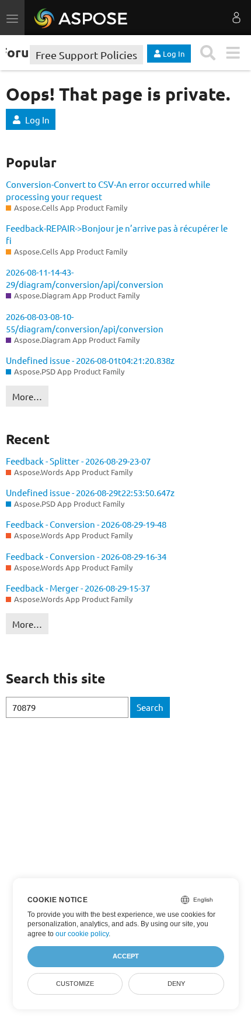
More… (27, 396)
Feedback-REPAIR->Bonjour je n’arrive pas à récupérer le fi (117, 234)
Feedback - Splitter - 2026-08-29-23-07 (78, 460)
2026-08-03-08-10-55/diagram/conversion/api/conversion (84, 322)
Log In (37, 119)
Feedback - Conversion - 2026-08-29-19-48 (86, 524)
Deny (176, 983)
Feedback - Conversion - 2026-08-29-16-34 (86, 556)
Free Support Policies (86, 55)
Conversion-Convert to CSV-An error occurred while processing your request (108, 190)
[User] (236, 17)
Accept (126, 956)
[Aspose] (81, 17)
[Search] (208, 53)
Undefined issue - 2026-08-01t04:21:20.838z (90, 360)
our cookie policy (82, 934)
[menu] (232, 53)
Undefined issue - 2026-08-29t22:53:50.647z (90, 492)
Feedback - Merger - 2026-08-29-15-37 (78, 587)
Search (150, 707)
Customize (75, 983)
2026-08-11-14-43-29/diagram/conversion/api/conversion (84, 278)
